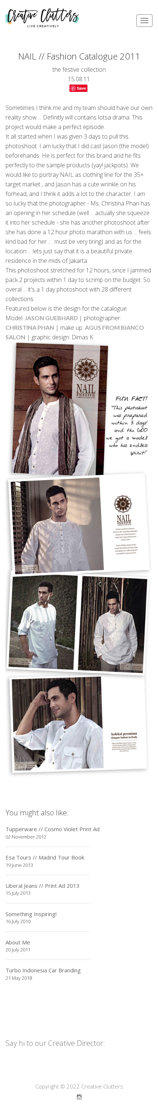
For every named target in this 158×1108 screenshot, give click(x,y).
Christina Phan (30, 327)
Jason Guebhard (51, 317)
